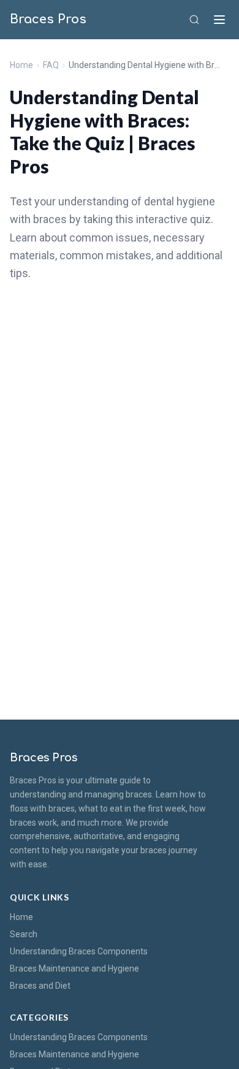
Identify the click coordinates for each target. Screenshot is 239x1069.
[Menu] (219, 19)
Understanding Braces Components (79, 951)
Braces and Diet (40, 986)
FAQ (51, 65)
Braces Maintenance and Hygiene (74, 968)
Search (23, 934)
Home (21, 65)
